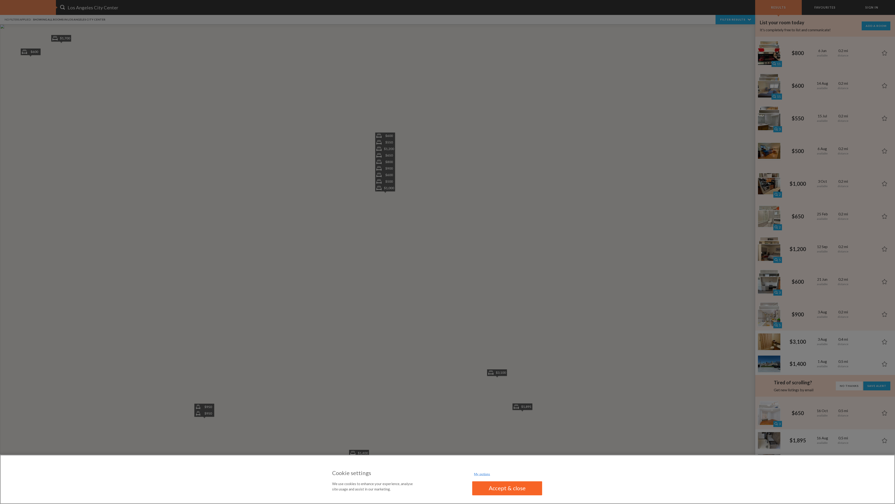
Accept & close (507, 488)
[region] (447, 479)
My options (482, 474)
